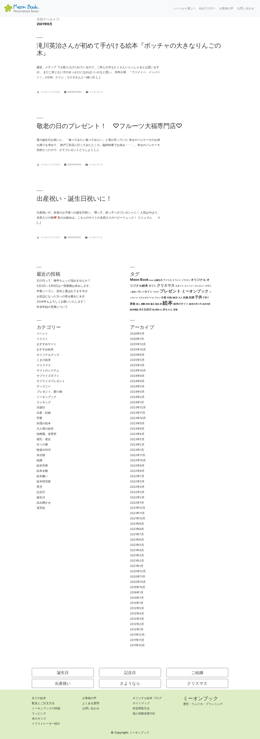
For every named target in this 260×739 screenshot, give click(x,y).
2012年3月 (137, 618)
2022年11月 (137, 455)
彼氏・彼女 (44, 439)
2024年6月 (137, 381)
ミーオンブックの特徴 (46, 708)
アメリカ (167, 280)
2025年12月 (138, 344)
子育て (206, 297)
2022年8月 (137, 471)
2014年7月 (137, 597)
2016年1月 (136, 592)
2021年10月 (137, 518)
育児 (141, 309)
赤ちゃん (168, 309)
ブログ (156, 292)
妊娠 (185, 297)
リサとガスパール (146, 298)
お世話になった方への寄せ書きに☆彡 (61, 296)
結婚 (39, 460)
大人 (180, 297)
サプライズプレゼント (51, 381)
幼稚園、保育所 (46, 434)
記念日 (148, 309)
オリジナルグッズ (48, 354)
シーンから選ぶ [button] (183, 8)
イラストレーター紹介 (46, 723)
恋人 (138, 304)
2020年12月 (138, 571)
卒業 (39, 418)
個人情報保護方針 (144, 713)
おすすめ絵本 (45, 349)
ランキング (44, 402)
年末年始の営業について (52, 307)
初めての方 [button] (206, 8)
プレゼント (170, 291)
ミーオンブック (96, 92)
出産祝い (63, 683)
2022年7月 (137, 476)
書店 (152, 304)
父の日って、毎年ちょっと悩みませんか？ (63, 280)
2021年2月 (137, 560)
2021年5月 (137, 545)
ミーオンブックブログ (50, 92)
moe (151, 280)
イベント (176, 280)
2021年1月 (136, 566)
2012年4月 (137, 613)
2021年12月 (137, 507)
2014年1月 (136, 603)
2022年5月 (137, 481)
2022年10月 (138, 460)
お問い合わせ (245, 8)
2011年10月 (137, 645)
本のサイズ (39, 718)
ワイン (158, 298)
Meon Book (139, 279)
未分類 (41, 455)
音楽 (175, 309)
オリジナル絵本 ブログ (147, 698)
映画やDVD (44, 449)
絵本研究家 (44, 481)
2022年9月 (137, 465)
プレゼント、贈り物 (49, 391)
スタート (179, 286)
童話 (157, 304)
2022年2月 (137, 497)
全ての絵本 (39, 698)
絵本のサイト (181, 303)
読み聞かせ (157, 310)
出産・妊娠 (44, 412)
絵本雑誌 (134, 309)
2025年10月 (138, 349)
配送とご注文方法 (43, 703)
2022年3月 (137, 492)
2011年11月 (137, 640)
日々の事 (42, 444)
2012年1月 (136, 629)
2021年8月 (137, 529)
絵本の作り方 (195, 304)
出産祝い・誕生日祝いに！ (74, 198)
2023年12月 (138, 407)
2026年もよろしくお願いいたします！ (61, 301)
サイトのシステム (48, 370)
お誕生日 (158, 280)
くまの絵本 (44, 360)
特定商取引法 (141, 708)
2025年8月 (137, 354)
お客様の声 (226, 8)
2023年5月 (137, 439)
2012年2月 (137, 624)
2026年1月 (137, 339)
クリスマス (166, 285)
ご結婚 (197, 672)
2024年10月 (138, 370)
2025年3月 (137, 365)
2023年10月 (138, 418)
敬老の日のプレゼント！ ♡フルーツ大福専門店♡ (109, 126)
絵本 (168, 303)
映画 (148, 304)
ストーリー (189, 286)
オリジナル (198, 279)
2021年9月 (137, 523)
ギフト (152, 285)
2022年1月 (137, 502)
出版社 (41, 407)
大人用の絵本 (45, 428)
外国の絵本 (172, 297)
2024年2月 (137, 397)
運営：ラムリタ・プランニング (203, 704)
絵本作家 (206, 304)
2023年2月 (137, 444)
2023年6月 (137, 434)
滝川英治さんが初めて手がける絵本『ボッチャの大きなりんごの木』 (129, 49)
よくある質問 (90, 703)
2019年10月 (137, 587)
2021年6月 (137, 539)
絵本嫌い (42, 476)
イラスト (186, 280)
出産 (163, 297)
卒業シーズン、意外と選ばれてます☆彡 (62, 291)
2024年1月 (137, 402)
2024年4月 (137, 391)
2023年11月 (137, 412)
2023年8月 (137, 428)
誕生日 (41, 497)
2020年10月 (138, 581)
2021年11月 (137, 513)
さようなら (130, 683)
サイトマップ (141, 703)
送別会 (41, 507)
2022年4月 (137, 486)
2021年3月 (137, 555)
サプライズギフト (48, 375)
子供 (198, 297)
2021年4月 (137, 550)
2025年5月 (137, 360)
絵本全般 (42, 471)
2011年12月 (137, 634)
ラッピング (39, 713)
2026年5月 (137, 333)
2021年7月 (137, 534)
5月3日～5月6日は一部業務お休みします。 (64, 286)
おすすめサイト (46, 344)
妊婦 (191, 297)
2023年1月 (137, 449)
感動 (143, 304)
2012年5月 (137, 608)
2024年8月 (137, 375)
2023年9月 (137, 423)
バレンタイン (144, 291)
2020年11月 (137, 576)
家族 (132, 303)
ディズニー (200, 286)
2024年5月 (137, 386)
